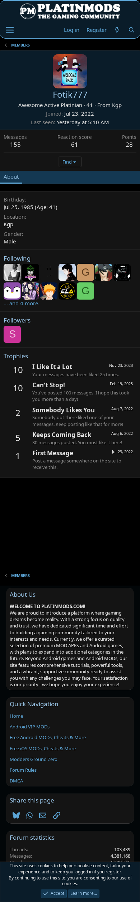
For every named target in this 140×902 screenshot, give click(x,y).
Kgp (117, 104)
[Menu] (9, 30)
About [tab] (11, 176)
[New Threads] (117, 30)
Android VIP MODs (30, 726)
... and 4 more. (21, 303)
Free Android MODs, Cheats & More (48, 737)
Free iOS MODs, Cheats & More (43, 748)
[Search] (132, 30)
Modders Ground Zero (33, 759)
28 (129, 144)
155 (15, 144)
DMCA (16, 780)
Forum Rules (23, 770)
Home (16, 716)
